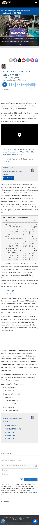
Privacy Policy (27, 517)
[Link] (21, 465)
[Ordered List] (12, 465)
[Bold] (2, 465)
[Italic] (5, 465)
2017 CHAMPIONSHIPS (13, 429)
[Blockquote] (16, 465)
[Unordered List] (14, 465)
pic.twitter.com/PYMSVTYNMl (13, 155)
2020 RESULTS (10, 439)
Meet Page (10, 291)
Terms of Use (17, 517)
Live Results (10, 294)
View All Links (8, 178)
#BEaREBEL (30, 152)
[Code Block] (18, 465)
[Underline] (7, 465)
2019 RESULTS (10, 435)
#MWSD (21, 152)
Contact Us (7, 517)
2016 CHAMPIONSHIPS (13, 426)
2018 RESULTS (10, 432)
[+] (25, 465)
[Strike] (9, 465)
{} (23, 465)
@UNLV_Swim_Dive (10, 149)
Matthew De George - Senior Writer (17, 73)
